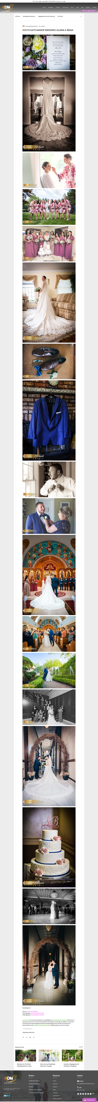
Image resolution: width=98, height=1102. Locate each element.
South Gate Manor (27, 1028)
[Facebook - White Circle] (83, 1094)
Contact (55, 1092)
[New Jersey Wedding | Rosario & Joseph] (49, 1055)
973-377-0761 (80, 1090)
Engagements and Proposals (46, 16)
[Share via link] (33, 1037)
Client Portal (56, 1095)
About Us (55, 1084)
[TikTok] (80, 1094)
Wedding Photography (34, 1081)
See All (81, 1047)
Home (54, 1081)
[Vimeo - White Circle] (85, 1094)
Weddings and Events (29, 16)
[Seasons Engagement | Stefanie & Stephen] (72, 1055)
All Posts (17, 16)
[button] (58, 7)
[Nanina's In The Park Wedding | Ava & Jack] (25, 1055)
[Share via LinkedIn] (30, 1037)
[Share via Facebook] (23, 1037)
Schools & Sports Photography (36, 1092)
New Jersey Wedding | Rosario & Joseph (47, 1065)
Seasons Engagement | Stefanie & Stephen (71, 1065)
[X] (90, 1094)
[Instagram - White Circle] (78, 1094)
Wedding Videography (34, 1084)
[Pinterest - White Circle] (88, 1094)
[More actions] (75, 26)
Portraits (60, 16)
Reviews (55, 1087)
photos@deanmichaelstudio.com (86, 1083)
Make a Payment (57, 1098)
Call (80, 1087)
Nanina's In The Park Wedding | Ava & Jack (24, 1065)
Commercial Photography (35, 1089)
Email (81, 1081)
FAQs (54, 1090)
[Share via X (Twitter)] (26, 1037)
